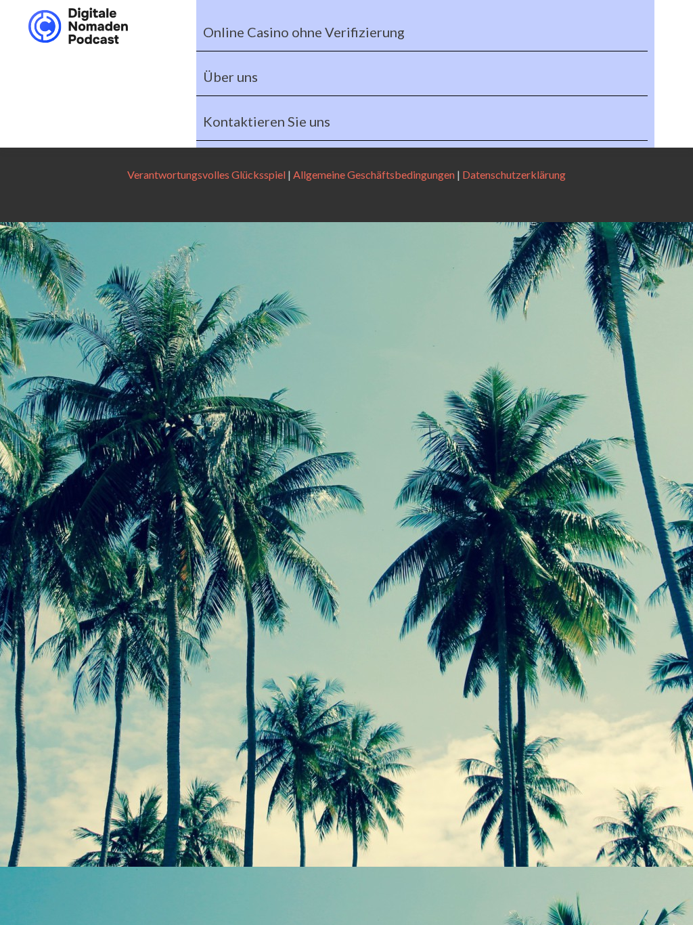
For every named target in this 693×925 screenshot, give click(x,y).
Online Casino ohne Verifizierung (304, 32)
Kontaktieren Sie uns (266, 121)
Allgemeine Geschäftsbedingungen (374, 174)
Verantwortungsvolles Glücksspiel (206, 174)
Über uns (230, 76)
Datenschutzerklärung (514, 174)
